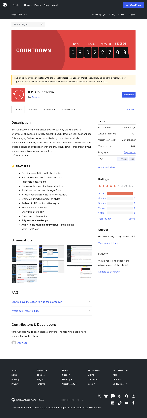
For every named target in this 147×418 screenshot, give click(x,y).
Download (128, 94)
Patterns (41, 384)
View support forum (108, 243)
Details (18, 109)
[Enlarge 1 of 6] (33, 249)
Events (91, 375)
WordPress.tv (70, 384)
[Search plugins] (42, 24)
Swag (91, 384)
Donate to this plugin (109, 271)
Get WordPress (133, 5)
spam (132, 159)
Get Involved (94, 370)
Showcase (42, 370)
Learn (65, 370)
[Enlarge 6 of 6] (88, 268)
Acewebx (37, 97)
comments (122, 159)
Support (131, 109)
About (14, 370)
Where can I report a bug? (25, 311)
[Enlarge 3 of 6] (60, 249)
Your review (104, 218)
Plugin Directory (19, 14)
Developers (68, 379)
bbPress (118, 379)
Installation (50, 109)
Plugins (40, 379)
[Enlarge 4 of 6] (60, 264)
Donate (92, 379)
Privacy (15, 384)
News (14, 375)
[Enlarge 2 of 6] (33, 267)
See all (132, 218)
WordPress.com (121, 370)
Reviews (32, 109)
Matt (116, 375)
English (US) (130, 152)
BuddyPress (120, 384)
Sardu (41, 400)
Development (69, 109)
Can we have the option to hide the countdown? (37, 302)
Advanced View (106, 167)
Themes (41, 375)
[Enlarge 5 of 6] (88, 249)
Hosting (15, 379)
